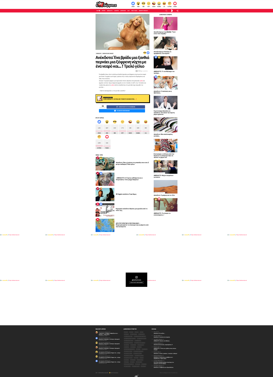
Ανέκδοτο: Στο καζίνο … (159, 333)
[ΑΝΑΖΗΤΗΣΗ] (164, 10)
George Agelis (157, 335)
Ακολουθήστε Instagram (136, 282)
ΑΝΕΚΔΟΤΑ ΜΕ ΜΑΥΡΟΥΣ (140, 336)
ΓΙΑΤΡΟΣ (127, 345)
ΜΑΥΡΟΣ (127, 347)
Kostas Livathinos (158, 343)
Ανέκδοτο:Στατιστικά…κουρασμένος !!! (163, 344)
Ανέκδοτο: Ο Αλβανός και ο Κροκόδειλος (163, 367)
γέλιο (142, 357)
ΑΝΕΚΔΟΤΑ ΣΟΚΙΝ (142, 338)
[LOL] (159, 161)
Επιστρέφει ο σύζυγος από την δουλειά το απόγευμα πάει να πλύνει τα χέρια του (164, 155)
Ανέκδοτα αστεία (129, 342)
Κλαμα (159, 6)
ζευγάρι (127, 362)
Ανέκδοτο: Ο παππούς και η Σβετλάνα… (163, 92)
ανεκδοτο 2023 (138, 353)
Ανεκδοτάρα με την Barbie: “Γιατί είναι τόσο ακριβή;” (165, 33)
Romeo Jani (156, 347)
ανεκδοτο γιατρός (129, 355)
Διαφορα (116, 10)
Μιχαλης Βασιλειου (158, 355)
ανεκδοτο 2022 (128, 353)
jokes (132, 332)
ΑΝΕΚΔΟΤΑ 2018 (128, 336)
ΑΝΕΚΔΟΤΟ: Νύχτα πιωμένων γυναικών (163, 176)
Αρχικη (103, 10)
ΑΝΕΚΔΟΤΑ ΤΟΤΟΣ (129, 340)
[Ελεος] (101, 188)
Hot (128, 10)
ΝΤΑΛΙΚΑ (133, 347)
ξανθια (132, 362)
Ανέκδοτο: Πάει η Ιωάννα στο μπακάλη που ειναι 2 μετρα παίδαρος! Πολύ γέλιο (132, 163)
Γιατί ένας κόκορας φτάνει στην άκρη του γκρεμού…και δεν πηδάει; (164, 363)
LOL (164, 6)
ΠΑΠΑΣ (139, 347)
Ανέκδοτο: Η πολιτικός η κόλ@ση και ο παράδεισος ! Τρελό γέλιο (163, 357)
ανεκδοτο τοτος (128, 357)
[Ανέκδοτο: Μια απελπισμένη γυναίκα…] (165, 125)
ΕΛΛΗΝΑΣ (134, 345)
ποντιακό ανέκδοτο (129, 364)
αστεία (136, 357)
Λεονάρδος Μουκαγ (158, 339)
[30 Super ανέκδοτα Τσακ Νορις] (105, 194)
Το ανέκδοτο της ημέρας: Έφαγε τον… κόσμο (109, 353)
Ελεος (153, 6)
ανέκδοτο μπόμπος (139, 351)
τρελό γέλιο (127, 366)
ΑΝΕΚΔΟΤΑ (142, 334)
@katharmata (136, 280)
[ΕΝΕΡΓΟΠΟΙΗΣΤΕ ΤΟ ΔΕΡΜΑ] (169, 10)
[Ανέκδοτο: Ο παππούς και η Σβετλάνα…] (165, 83)
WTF (149, 6)
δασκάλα (133, 360)
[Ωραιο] (148, 52)
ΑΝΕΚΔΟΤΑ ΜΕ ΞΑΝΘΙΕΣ (130, 338)
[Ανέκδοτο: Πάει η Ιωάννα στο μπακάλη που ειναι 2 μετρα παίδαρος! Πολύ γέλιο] (105, 163)
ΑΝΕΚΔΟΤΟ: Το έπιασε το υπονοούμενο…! (162, 214)
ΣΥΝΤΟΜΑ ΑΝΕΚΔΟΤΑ (130, 349)
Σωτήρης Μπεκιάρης (158, 360)
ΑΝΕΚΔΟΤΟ (138, 340)
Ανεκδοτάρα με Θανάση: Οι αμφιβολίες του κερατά (162, 52)
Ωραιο (133, 6)
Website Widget (143, 10)
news (137, 332)
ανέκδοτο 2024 (128, 351)
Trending (97, 157)
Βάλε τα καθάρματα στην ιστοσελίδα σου (168, 372)
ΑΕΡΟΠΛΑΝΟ (134, 334)
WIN (143, 6)
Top (98, 11)
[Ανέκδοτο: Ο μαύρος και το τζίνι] (165, 186)
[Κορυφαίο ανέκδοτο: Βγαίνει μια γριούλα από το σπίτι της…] (105, 210)
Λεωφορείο (141, 345)
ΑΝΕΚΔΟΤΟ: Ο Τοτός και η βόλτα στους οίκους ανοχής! (165, 349)
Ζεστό (97, 204)
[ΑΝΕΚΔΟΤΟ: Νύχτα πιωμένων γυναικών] (165, 167)
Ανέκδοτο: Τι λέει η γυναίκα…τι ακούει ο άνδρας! (165, 353)
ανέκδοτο (145, 349)
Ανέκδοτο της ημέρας (140, 342)
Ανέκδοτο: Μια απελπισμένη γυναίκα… (163, 135)
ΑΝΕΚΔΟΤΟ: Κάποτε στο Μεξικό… (162, 341)
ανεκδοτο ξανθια (139, 355)
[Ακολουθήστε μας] (175, 10)
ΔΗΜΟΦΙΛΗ (123, 10)
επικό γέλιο (140, 360)
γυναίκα (127, 360)
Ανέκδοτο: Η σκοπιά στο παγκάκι (162, 337)
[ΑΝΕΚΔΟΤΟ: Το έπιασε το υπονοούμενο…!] (165, 205)
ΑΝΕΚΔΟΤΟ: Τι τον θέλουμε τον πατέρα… (164, 72)
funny (126, 332)
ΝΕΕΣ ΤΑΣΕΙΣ (134, 10)
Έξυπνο (170, 6)
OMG (138, 6)
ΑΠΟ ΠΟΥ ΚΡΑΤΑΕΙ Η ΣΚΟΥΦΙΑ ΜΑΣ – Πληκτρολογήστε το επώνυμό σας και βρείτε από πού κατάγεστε (132, 225)
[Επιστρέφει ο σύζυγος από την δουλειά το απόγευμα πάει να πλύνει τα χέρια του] (165, 145)
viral (142, 332)
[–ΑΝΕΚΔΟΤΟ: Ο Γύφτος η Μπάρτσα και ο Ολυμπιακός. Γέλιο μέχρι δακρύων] (105, 179)
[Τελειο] (159, 198)
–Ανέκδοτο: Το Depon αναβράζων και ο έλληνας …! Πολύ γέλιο (108, 334)
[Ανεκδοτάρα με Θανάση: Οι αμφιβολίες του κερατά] (165, 43)
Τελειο (175, 6)
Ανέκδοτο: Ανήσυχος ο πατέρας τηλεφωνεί (109, 339)
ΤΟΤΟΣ (138, 349)
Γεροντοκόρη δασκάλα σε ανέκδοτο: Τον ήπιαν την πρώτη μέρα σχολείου (164, 112)
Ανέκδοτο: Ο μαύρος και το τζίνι (164, 195)
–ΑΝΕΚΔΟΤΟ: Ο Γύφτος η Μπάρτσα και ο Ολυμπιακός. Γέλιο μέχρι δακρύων (129, 179)
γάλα (141, 80)
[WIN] (144, 52)
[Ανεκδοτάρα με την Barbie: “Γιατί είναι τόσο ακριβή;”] (165, 23)
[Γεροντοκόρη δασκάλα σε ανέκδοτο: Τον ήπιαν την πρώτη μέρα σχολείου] (165, 102)
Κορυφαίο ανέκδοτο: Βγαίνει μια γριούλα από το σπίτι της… (131, 209)
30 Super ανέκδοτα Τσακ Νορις (126, 194)
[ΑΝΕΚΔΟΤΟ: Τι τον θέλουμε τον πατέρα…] (165, 63)
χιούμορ (144, 366)
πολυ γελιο (139, 362)
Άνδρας (127, 334)
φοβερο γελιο (136, 366)
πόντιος (138, 364)
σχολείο (144, 364)
